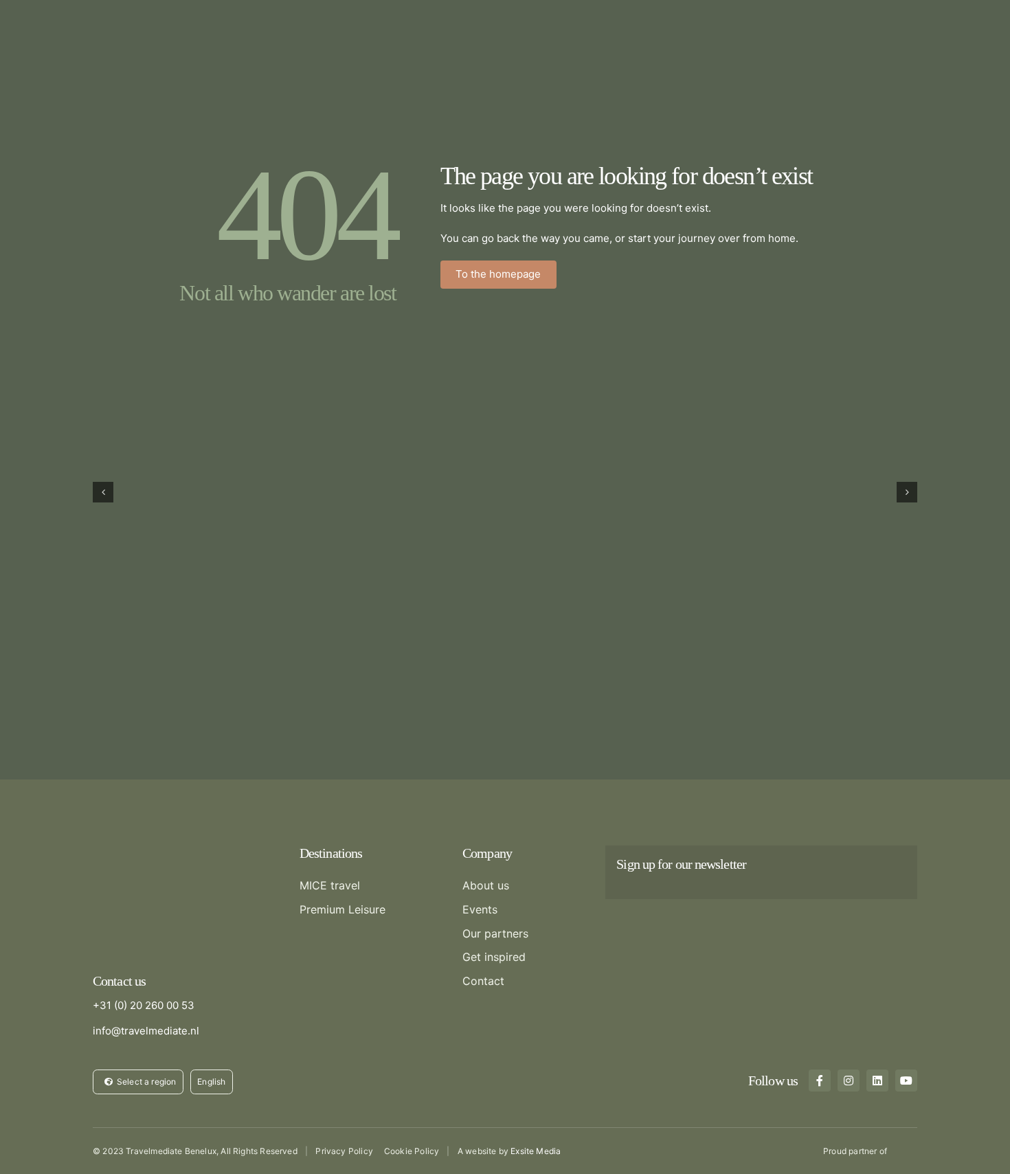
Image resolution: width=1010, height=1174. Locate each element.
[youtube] (906, 1081)
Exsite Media (535, 1151)
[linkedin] (877, 1081)
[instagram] (849, 1081)
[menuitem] (211, 1082)
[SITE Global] (905, 1149)
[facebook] (820, 1081)
